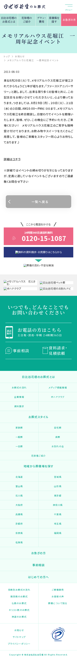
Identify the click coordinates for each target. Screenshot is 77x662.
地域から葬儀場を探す (39, 466)
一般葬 (19, 436)
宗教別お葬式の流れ (19, 589)
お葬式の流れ (19, 387)
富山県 (19, 486)
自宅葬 (57, 427)
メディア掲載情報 (58, 387)
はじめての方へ (38, 577)
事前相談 (21, 350)
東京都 (57, 495)
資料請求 (19, 406)
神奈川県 (58, 504)
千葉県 (57, 514)
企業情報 (19, 396)
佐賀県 (19, 542)
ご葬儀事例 (58, 589)
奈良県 (19, 533)
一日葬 (19, 446)
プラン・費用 (41, 19)
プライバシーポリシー (19, 643)
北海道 (19, 476)
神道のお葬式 (19, 616)
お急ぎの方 (69, 20)
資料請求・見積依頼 (58, 350)
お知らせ (19, 630)
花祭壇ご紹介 (38, 455)
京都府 (19, 523)
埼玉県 (57, 523)
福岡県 (57, 533)
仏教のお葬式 (19, 603)
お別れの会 (58, 446)
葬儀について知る (57, 603)
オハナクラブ (57, 396)
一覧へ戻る (40, 201)
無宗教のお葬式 (19, 596)
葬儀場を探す (54, 19)
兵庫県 (19, 514)
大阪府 (19, 504)
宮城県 (57, 476)
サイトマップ (19, 636)
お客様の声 (58, 596)
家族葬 (19, 427)
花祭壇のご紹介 (26, 19)
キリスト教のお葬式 (19, 609)
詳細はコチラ (12, 159)
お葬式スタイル (38, 417)
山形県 (57, 486)
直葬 (57, 436)
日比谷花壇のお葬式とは (9, 19)
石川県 (19, 495)
